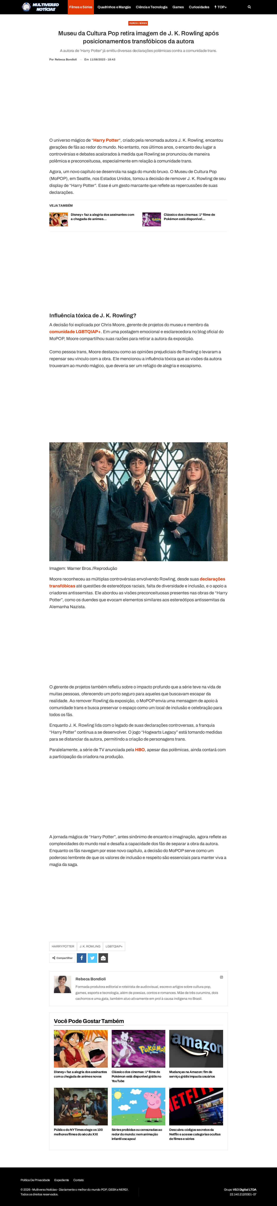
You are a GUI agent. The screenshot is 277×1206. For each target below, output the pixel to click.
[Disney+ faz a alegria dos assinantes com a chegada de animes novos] (58, 219)
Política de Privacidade (35, 1180)
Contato (78, 1180)
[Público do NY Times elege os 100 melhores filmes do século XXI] (81, 1106)
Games (178, 7)
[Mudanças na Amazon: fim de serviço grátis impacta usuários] (196, 1049)
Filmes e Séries (80, 7)
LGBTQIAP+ (114, 946)
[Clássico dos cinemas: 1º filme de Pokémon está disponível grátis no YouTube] (151, 219)
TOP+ (222, 7)
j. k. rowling (90, 946)
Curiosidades (199, 7)
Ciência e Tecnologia (151, 7)
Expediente (61, 1180)
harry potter (63, 946)
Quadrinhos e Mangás (114, 7)
